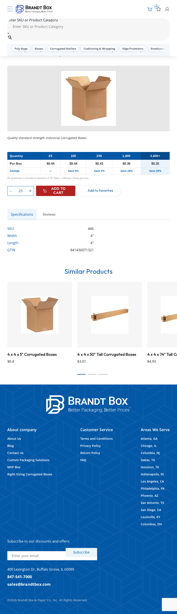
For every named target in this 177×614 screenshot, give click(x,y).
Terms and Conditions (96, 439)
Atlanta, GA (149, 439)
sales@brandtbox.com (29, 584)
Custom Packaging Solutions (28, 460)
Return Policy (90, 453)
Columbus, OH (151, 524)
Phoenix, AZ (149, 496)
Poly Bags (20, 49)
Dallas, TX (148, 460)
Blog (10, 446)
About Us (14, 439)
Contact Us (15, 453)
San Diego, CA (151, 510)
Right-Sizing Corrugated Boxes (29, 474)
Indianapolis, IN (152, 474)
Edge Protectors (132, 49)
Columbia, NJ (150, 453)
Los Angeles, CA (152, 481)
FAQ (83, 460)
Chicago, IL (149, 446)
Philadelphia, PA (152, 488)
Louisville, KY (150, 517)
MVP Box (14, 467)
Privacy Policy (90, 446)
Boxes (39, 49)
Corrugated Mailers (63, 49)
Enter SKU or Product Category (32, 20)
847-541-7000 (19, 576)
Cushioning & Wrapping (99, 49)
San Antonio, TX (152, 503)
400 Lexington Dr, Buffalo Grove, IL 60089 (40, 569)
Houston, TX (150, 467)
